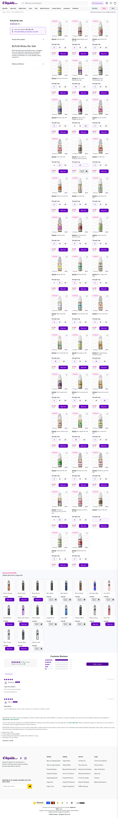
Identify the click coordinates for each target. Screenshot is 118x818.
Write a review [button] (97, 664)
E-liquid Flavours (68, 778)
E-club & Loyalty (83, 778)
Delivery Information (85, 769)
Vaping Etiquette (52, 778)
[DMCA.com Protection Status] (80, 803)
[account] (107, 3)
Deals (104, 8)
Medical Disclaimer (100, 782)
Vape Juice (50, 786)
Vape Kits (50, 782)
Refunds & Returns (84, 773)
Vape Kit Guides (52, 773)
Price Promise (82, 765)
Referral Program (83, 782)
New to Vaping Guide (54, 761)
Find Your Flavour (68, 773)
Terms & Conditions (100, 761)
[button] (83, 171)
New (113, 8)
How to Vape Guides (53, 765)
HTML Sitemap (83, 786)
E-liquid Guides (52, 769)
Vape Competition (68, 786)
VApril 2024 (66, 765)
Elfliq (8, 12)
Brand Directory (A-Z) (69, 769)
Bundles (94, 8)
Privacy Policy (98, 765)
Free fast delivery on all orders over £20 (26, 32)
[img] (8, 679)
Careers (96, 778)
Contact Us (82, 761)
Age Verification (99, 769)
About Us (97, 773)
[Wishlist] (111, 3)
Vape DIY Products (69, 782)
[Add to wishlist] (66, 21)
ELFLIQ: (54, 39)
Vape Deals (66, 761)
